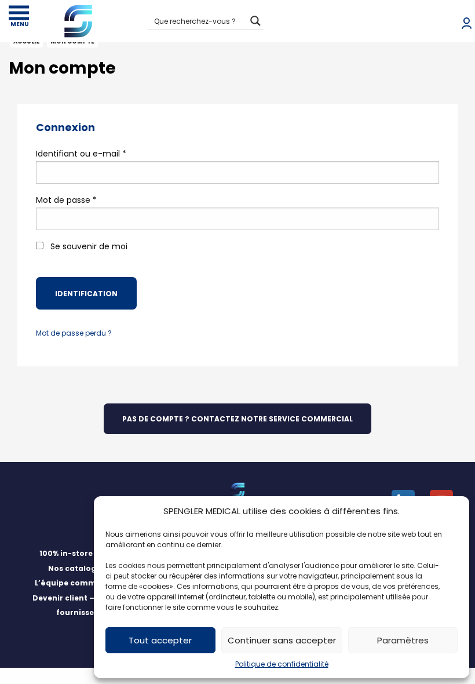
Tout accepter (160, 640)
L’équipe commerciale (79, 583)
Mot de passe (66, 200)
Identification (86, 294)
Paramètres (403, 640)
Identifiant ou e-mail (81, 153)
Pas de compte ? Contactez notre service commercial (237, 419)
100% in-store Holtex (79, 553)
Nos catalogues (79, 568)
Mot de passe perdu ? (74, 333)
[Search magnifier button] (255, 21)
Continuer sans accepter (282, 640)
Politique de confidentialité (281, 664)
